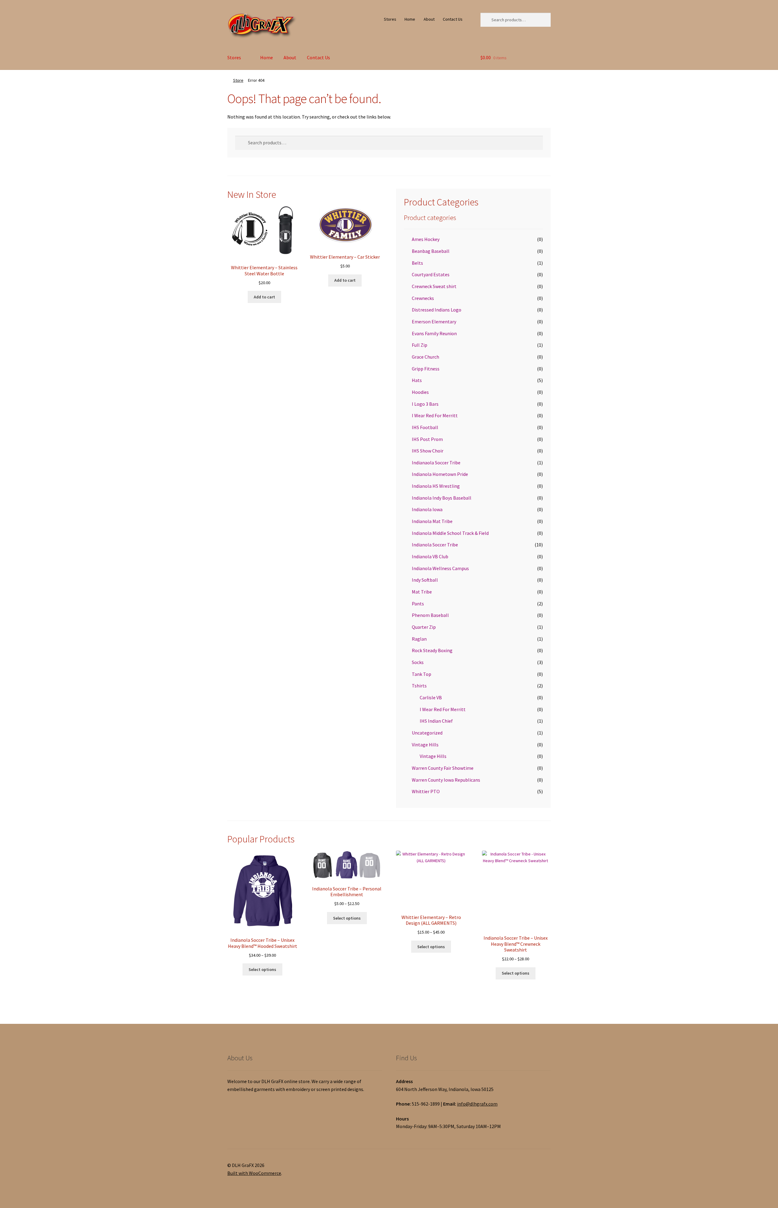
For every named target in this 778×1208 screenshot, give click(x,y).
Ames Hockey (425, 239)
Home (409, 19)
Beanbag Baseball (430, 251)
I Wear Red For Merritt (435, 415)
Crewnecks (423, 298)
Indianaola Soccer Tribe (436, 462)
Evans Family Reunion (434, 333)
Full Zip (419, 345)
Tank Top (421, 674)
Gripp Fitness (425, 369)
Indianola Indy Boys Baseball (441, 498)
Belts (417, 263)
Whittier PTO (426, 791)
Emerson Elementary (434, 321)
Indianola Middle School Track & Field (450, 533)
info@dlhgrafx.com (477, 1104)
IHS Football (425, 427)
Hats (417, 380)
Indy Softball (425, 580)
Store (238, 80)
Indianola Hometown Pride (440, 474)
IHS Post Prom (427, 439)
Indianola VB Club (430, 556)
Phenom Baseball (430, 615)
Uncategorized (427, 733)
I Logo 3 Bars (425, 404)
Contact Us (453, 19)
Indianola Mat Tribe (432, 521)
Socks (418, 662)
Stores (390, 19)
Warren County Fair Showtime (442, 768)
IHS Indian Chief (436, 721)
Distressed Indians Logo (436, 310)
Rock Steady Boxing (432, 650)
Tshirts (419, 686)
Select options (262, 969)
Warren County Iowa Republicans (446, 780)
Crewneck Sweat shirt (434, 286)
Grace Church (425, 357)
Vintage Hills (425, 745)
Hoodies (420, 392)
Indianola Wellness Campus (440, 568)
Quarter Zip (424, 627)
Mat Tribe (422, 592)
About (429, 19)
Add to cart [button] (264, 297)
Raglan (419, 639)
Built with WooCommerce (254, 1173)
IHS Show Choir (427, 451)
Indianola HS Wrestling (436, 486)
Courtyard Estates (430, 274)
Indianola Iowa (427, 509)
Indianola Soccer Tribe (435, 545)
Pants (418, 604)
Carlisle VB (431, 697)
